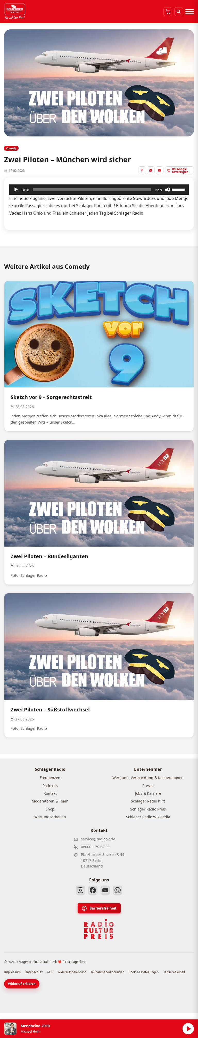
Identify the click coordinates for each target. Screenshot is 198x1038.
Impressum (12, 972)
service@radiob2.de (98, 839)
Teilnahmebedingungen (107, 972)
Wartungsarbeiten (50, 816)
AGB (50, 972)
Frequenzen (50, 777)
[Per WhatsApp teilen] (151, 170)
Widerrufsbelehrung (71, 972)
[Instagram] (80, 890)
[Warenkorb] (167, 11)
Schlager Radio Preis (148, 809)
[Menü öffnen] (189, 11)
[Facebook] (92, 890)
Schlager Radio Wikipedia (148, 816)
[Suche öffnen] (178, 11)
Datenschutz (34, 972)
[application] (99, 189)
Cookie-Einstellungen (143, 972)
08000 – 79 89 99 (95, 846)
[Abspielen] (188, 1028)
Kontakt (50, 793)
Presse (148, 785)
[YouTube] (105, 890)
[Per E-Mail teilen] (159, 170)
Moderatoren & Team (50, 801)
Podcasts (50, 785)
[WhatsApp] (117, 890)
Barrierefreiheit (103, 908)
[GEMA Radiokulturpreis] (99, 929)
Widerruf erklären (22, 984)
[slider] (179, 189)
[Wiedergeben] (16, 189)
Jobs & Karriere (148, 793)
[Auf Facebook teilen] (142, 170)
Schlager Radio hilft (148, 801)
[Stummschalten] (167, 189)
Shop (50, 809)
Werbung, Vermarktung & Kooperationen (148, 777)
